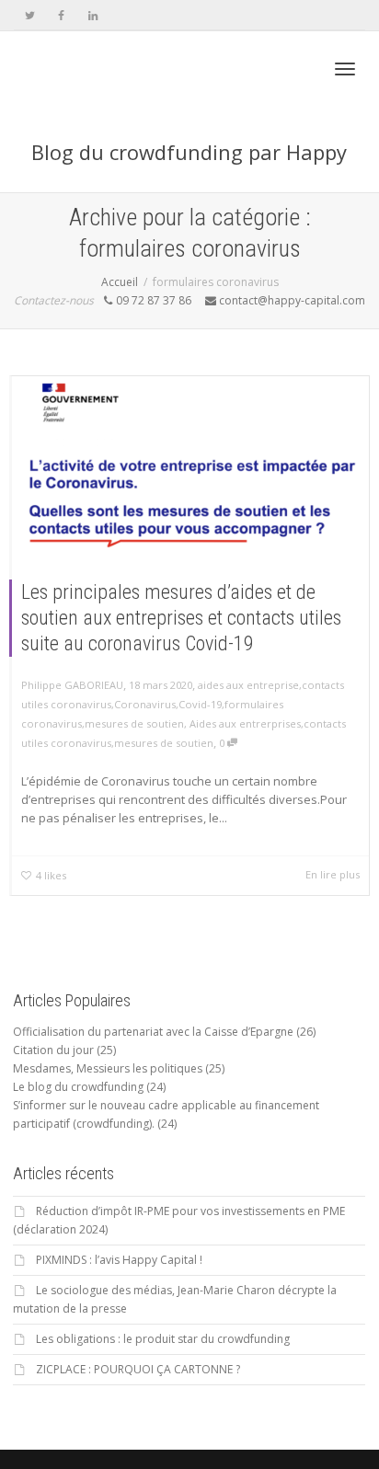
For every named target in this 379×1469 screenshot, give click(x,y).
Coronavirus (145, 704)
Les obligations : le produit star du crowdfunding (163, 1339)
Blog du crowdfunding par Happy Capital (189, 165)
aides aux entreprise (248, 685)
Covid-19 (200, 704)
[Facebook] (61, 15)
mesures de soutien (134, 723)
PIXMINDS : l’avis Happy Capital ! (119, 1260)
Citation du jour (53, 1050)
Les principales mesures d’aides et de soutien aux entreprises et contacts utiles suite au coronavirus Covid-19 (181, 617)
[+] (190, 464)
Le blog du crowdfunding (78, 1087)
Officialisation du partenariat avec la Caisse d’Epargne (153, 1031)
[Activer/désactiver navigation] (345, 69)
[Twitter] (30, 15)
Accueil (119, 282)
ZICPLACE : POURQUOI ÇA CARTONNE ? (138, 1369)
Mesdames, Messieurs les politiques (107, 1068)
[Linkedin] (92, 15)
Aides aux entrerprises (245, 723)
